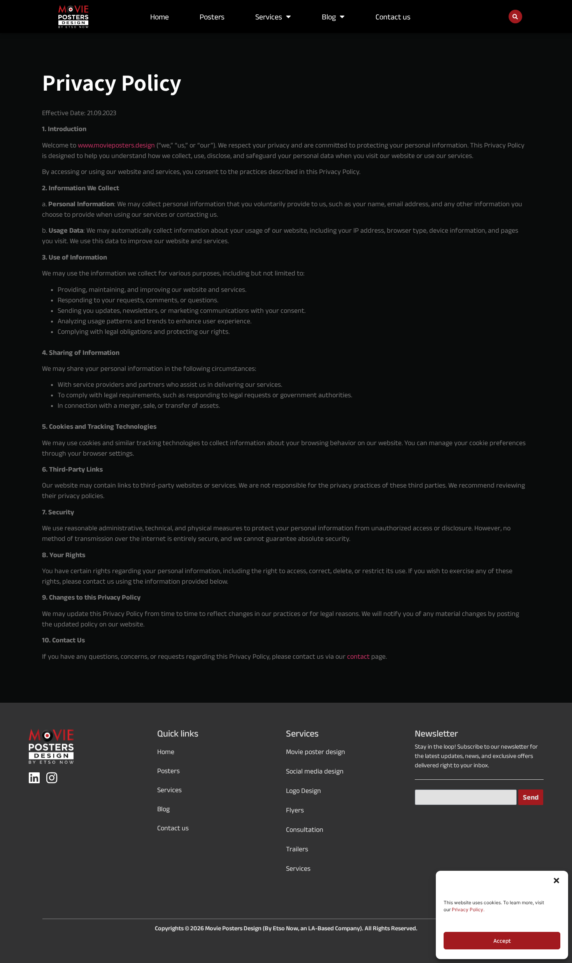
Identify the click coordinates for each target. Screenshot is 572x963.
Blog (329, 16)
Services (268, 16)
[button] (556, 880)
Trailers (297, 849)
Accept (502, 940)
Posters (212, 16)
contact (358, 656)
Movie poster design (315, 752)
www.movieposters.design (116, 145)
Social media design (315, 771)
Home (159, 16)
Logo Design (303, 791)
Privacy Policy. (468, 909)
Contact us (393, 16)
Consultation (304, 829)
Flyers (295, 810)
